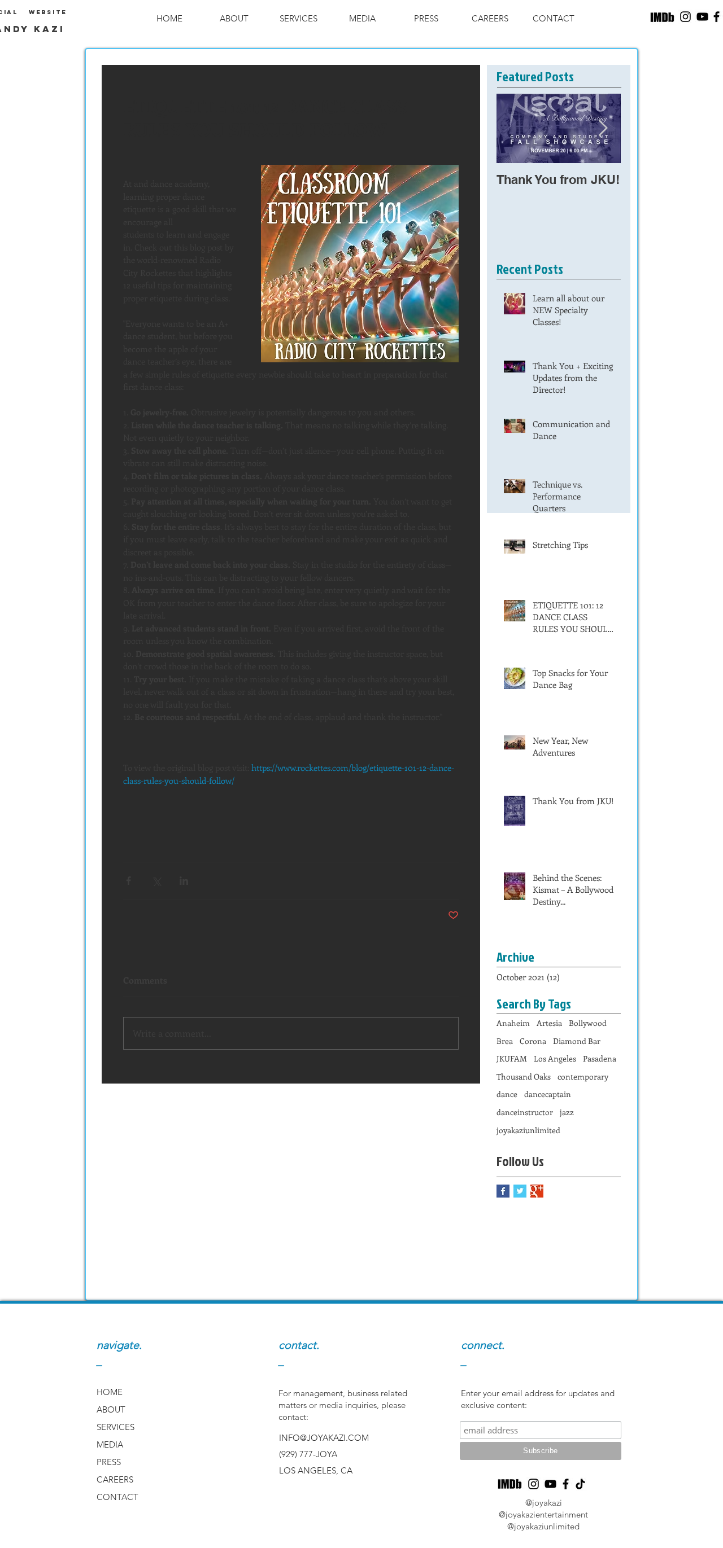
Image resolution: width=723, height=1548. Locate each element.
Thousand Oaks (523, 1076)
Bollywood (588, 1023)
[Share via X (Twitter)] (156, 880)
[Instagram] (685, 17)
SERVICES (115, 1427)
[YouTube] (702, 17)
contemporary (583, 1076)
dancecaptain (547, 1094)
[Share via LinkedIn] (183, 880)
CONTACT (117, 1497)
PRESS (109, 1462)
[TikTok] (580, 1484)
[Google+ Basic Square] (536, 1191)
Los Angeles (555, 1058)
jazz (567, 1112)
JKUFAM (511, 1058)
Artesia (549, 1023)
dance (506, 1094)
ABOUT (111, 1409)
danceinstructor (524, 1112)
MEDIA (110, 1444)
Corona (533, 1041)
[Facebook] (566, 1484)
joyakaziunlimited (528, 1130)
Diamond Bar (576, 1041)
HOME (110, 1392)
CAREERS (115, 1479)
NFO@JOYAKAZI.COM (325, 1437)
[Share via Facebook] (128, 880)
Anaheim (513, 1023)
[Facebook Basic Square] (502, 1191)
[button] (234, 18)
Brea (504, 1041)
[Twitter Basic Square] (519, 1191)
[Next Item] (603, 128)
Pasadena (599, 1058)
